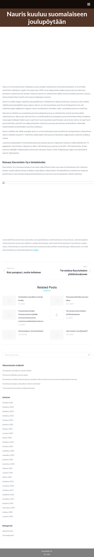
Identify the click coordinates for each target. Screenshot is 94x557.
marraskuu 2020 (8, 508)
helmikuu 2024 (8, 411)
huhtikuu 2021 (8, 490)
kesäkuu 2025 (7, 403)
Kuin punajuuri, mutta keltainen (30, 331)
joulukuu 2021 (7, 459)
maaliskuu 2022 (8, 451)
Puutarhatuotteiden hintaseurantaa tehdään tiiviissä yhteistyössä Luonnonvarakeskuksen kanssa (30, 316)
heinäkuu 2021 (8, 481)
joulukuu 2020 (7, 503)
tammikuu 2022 (8, 455)
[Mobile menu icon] (88, 4)
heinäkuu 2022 (8, 442)
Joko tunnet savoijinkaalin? (77, 331)
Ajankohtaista (7, 531)
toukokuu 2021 (8, 486)
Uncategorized (8, 535)
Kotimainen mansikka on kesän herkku (30, 298)
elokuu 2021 (7, 477)
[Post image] (9, 301)
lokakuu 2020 (7, 512)
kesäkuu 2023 (7, 420)
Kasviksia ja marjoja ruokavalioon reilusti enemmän (21, 384)
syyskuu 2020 (7, 516)
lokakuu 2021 (7, 468)
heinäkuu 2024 (8, 407)
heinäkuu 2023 (8, 416)
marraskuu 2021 (8, 464)
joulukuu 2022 (7, 424)
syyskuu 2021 (7, 473)
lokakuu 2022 (7, 429)
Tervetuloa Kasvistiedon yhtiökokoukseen (76, 312)
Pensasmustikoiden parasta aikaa (77, 298)
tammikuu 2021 (8, 499)
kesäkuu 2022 (7, 446)
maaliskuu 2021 (8, 494)
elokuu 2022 (7, 438)
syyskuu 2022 (7, 433)
